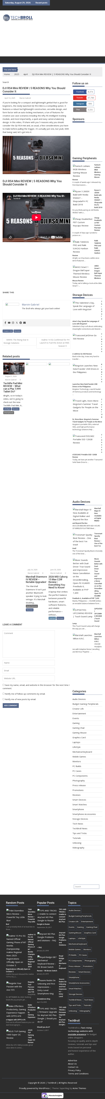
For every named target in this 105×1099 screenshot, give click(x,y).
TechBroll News (79, 828)
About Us (72, 1063)
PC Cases (76, 771)
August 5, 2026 (11, 376)
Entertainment (79, 713)
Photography (78, 780)
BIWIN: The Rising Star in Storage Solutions (16, 341)
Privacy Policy (74, 1070)
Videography (78, 847)
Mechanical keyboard (82, 751)
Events (75, 718)
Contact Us (73, 1067)
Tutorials (76, 838)
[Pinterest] (20, 322)
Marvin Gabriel (25, 98)
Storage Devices (82, 295)
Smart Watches (79, 804)
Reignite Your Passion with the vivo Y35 (31, 987)
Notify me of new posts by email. (20, 699)
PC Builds (76, 766)
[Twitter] (17, 322)
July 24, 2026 (32, 570)
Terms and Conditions (78, 1073)
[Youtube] (9, 322)
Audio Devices (32, 606)
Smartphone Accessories (84, 814)
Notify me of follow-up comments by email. (25, 693)
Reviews (17, 331)
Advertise (72, 1060)
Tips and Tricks (79, 833)
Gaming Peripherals (84, 158)
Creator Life (7, 331)
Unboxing (76, 842)
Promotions (78, 790)
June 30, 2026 (55, 570)
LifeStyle (7, 409)
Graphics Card (79, 737)
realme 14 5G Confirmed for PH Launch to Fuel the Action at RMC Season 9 (54, 342)
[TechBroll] (5, 59)
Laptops (52, 618)
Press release (79, 785)
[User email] (24, 322)
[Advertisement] (70, 34)
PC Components (80, 775)
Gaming (76, 723)
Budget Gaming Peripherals (85, 704)
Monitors (76, 761)
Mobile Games (79, 756)
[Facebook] (5, 322)
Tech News (77, 823)
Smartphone (8, 413)
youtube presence (77, 1034)
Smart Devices (79, 799)
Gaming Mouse (79, 732)
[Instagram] (13, 322)
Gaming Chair (78, 727)
